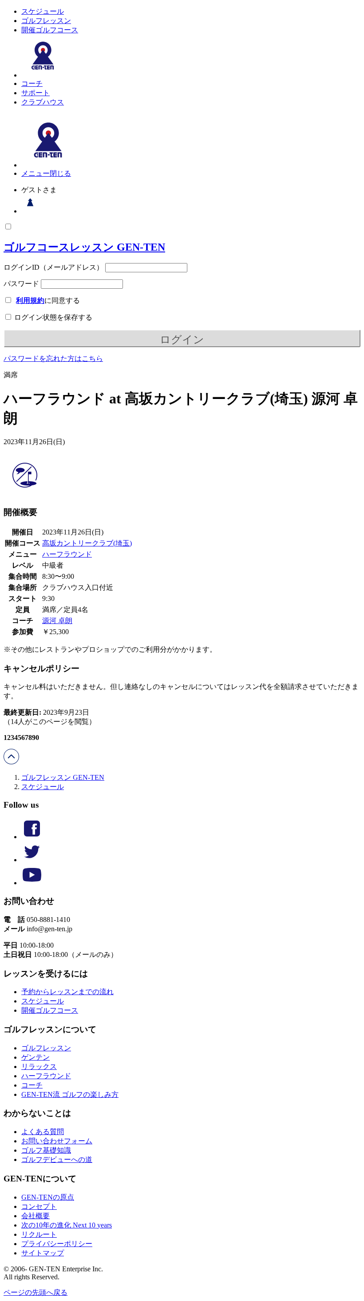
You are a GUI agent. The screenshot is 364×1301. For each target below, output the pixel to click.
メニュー (35, 173)
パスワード (21, 283)
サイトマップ (42, 1253)
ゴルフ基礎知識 (46, 1150)
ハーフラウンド (67, 554)
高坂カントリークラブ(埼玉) (87, 543)
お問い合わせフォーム (56, 1141)
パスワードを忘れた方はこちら (53, 358)
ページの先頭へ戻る (35, 1292)
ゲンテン (35, 1057)
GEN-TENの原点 (47, 1197)
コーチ (32, 83)
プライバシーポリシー (56, 1243)
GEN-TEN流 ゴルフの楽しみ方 (70, 1094)
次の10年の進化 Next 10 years (66, 1225)
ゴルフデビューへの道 (56, 1159)
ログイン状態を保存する (52, 317)
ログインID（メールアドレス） (53, 267)
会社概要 (35, 1216)
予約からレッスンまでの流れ (67, 991)
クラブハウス (42, 102)
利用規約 (30, 300)
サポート (35, 93)
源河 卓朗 (57, 620)
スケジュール (42, 11)
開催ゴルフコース (49, 30)
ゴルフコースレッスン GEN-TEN (84, 247)
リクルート (39, 1234)
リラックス (39, 1066)
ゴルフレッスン (46, 20)
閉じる (60, 173)
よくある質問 (42, 1131)
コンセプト (39, 1206)
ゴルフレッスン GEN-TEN (62, 777)
